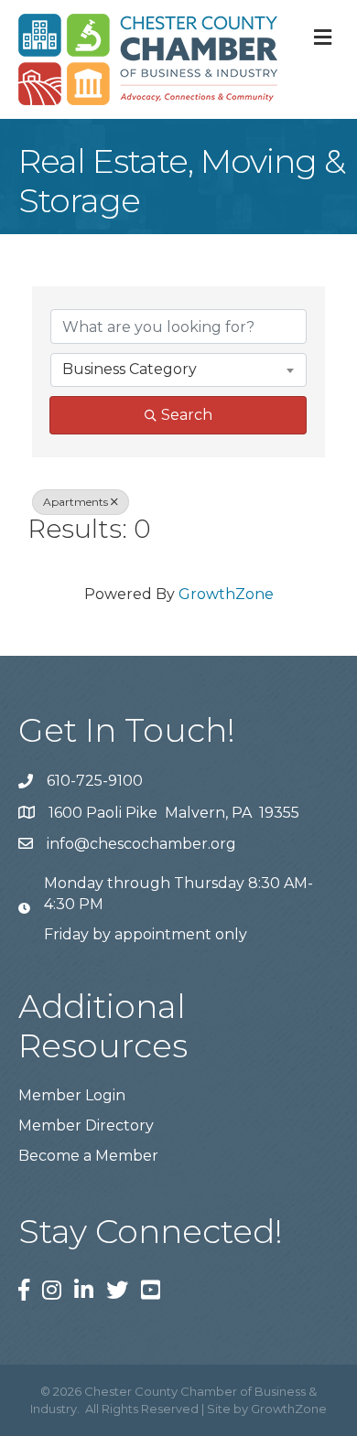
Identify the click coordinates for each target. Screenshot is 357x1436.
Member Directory (86, 1125)
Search (186, 414)
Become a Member (88, 1155)
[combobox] (178, 369)
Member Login (71, 1095)
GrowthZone (226, 594)
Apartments (75, 502)
